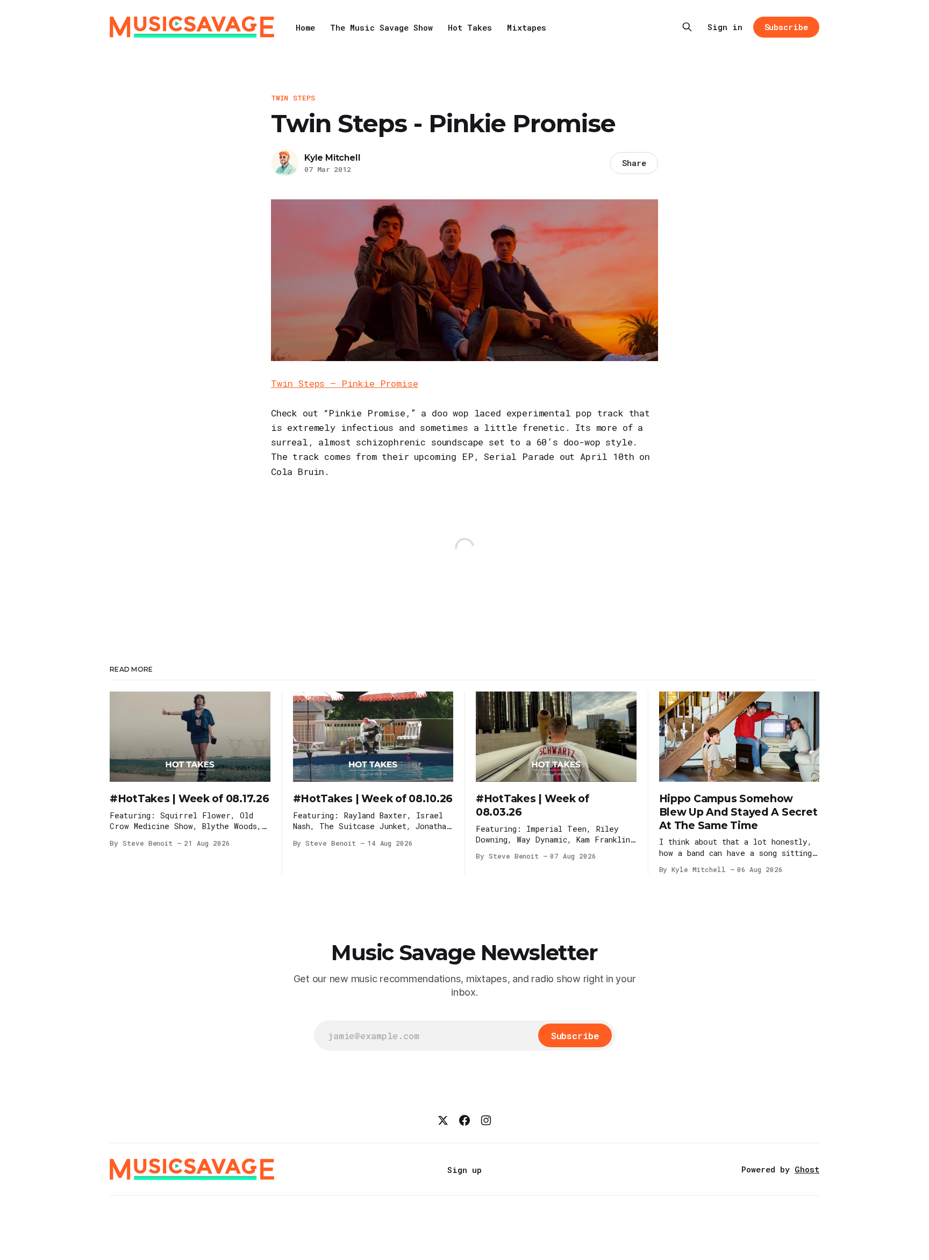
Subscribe (786, 26)
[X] (443, 1120)
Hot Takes (470, 27)
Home (305, 27)
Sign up (464, 1169)
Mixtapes (526, 27)
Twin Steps (293, 98)
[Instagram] (486, 1120)
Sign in (725, 26)
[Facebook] (464, 1120)
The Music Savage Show (381, 27)
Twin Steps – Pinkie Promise (344, 383)
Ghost (807, 1169)
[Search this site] (687, 26)
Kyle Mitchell (332, 158)
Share (634, 162)
